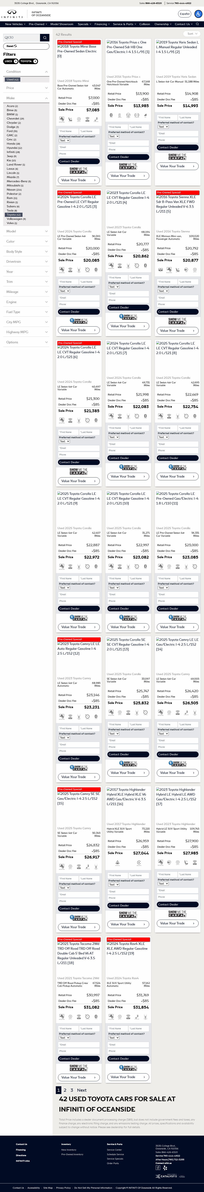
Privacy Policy (63, 1187)
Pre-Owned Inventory (72, 1154)
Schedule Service (115, 1154)
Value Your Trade (73, 180)
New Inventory (68, 1149)
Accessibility (33, 1187)
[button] (198, 14)
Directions (21, 1155)
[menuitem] (27, 79)
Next (81, 1090)
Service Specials (115, 1158)
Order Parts (113, 1163)
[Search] (44, 37)
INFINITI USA (23, 1161)
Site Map (48, 1187)
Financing (21, 1149)
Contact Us (21, 1144)
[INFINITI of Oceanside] (26, 13)
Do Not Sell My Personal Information (93, 1187)
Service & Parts (114, 1144)
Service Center (114, 1149)
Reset (10, 46)
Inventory (66, 1144)
